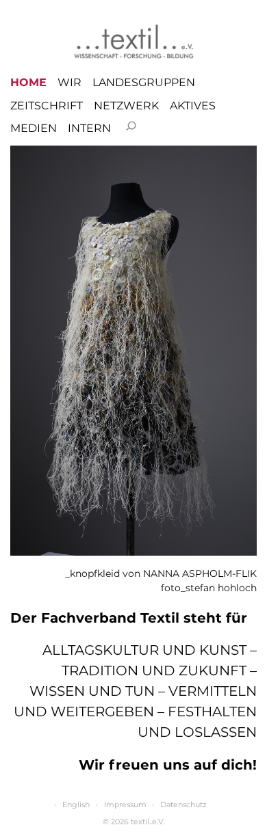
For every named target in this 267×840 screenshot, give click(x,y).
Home (28, 82)
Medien (33, 128)
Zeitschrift (46, 105)
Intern (89, 128)
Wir (69, 82)
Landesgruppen (143, 82)
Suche (131, 126)
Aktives (193, 105)
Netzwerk (126, 105)
